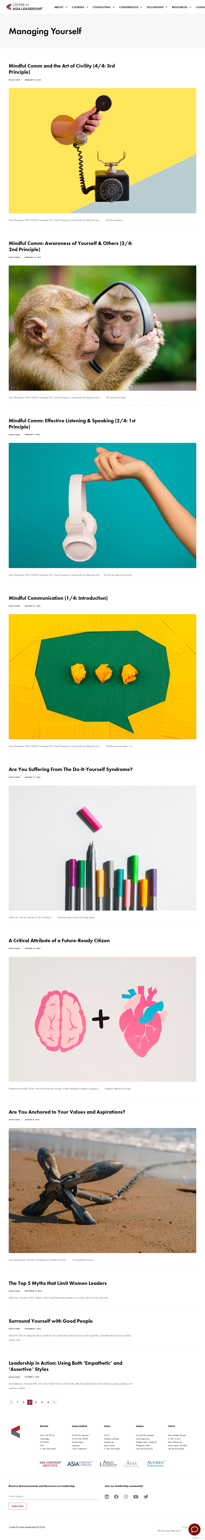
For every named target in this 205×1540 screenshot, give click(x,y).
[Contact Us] (194, 1529)
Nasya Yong (14, 80)
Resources (179, 7)
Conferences (129, 7)
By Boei (194, 1538)
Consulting (102, 7)
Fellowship (155, 7)
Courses (78, 7)
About (59, 7)
